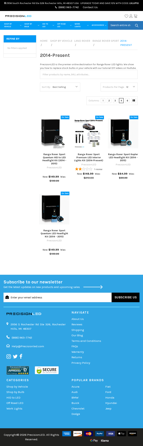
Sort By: (46, 87)
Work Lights (78, 25)
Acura (76, 386)
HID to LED (45, 25)
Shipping (78, 330)
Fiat (108, 386)
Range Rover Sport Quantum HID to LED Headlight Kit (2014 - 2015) (54, 159)
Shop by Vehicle (8, 25)
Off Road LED (61, 25)
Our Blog (77, 335)
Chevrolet (78, 408)
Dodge (76, 414)
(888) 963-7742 (68, 7)
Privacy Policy (81, 362)
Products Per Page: (113, 87)
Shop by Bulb (28, 25)
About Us (78, 319)
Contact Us (90, 7)
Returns (77, 357)
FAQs (75, 346)
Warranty (78, 351)
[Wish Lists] (126, 16)
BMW (75, 397)
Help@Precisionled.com (28, 346)
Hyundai (111, 403)
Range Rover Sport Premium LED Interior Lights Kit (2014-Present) (88, 157)
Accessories (98, 25)
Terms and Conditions (86, 341)
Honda (109, 397)
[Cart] (135, 16)
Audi (75, 392)
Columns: (94, 100)
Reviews (77, 324)
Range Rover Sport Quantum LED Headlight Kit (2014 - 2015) (54, 233)
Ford (108, 392)
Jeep (108, 408)
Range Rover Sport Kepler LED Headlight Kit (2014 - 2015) (123, 157)
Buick (75, 403)
